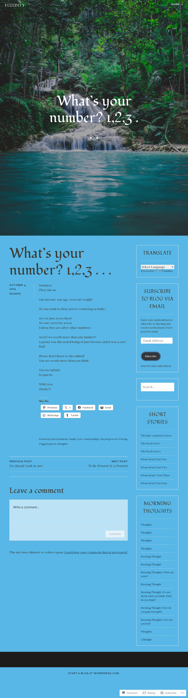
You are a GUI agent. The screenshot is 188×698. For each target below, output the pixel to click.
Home (175, 4)
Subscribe (150, 356)
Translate (167, 271)
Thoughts (146, 524)
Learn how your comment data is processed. (96, 552)
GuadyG (15, 293)
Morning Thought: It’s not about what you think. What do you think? (156, 596)
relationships (91, 439)
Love (80, 439)
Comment (115, 533)
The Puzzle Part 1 (150, 443)
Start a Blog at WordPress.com (93, 673)
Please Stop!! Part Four (154, 483)
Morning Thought (151, 556)
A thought (146, 639)
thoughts (62, 443)
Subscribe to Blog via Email (157, 299)
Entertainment (59, 439)
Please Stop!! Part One (154, 459)
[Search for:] (157, 387)
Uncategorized (108, 439)
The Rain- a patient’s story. (156, 435)
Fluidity (15, 5)
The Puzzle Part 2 (151, 451)
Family (72, 439)
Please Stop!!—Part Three (155, 475)
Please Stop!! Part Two (154, 467)
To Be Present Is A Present (108, 464)
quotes (52, 443)
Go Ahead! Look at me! (26, 464)
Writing (122, 439)
